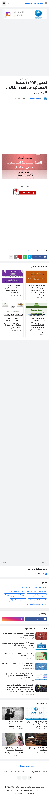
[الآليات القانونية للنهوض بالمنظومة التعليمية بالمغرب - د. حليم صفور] (13, 739)
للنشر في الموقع (29, 791)
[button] (46, 3)
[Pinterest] (20, 257)
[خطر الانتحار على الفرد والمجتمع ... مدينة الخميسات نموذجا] (13, 713)
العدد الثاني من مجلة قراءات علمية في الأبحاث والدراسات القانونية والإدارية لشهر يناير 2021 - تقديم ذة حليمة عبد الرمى (36, 325)
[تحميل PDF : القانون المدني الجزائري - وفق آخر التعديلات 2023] (41, 656)
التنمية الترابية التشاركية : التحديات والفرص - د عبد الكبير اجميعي (36, 724)
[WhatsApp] (25, 257)
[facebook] (30, 778)
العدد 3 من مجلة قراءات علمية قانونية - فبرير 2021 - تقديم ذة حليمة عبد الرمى (13, 289)
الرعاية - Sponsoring (18, 794)
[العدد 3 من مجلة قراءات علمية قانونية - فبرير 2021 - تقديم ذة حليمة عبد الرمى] (12, 276)
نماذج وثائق (12, 596)
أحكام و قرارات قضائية (36, 592)
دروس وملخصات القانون (36, 604)
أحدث (44, 562)
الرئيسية (40, 791)
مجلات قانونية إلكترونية (26, 79)
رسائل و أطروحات (18, 600)
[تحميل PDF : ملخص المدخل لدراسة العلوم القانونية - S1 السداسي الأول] (41, 646)
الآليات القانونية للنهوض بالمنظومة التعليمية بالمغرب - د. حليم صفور (13, 750)
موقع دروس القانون (21, 787)
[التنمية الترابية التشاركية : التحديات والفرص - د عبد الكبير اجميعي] (36, 713)
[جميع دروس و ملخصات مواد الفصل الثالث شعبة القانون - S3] (41, 666)
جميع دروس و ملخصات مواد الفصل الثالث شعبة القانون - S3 (18, 665)
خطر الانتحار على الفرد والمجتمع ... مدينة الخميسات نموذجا (15, 724)
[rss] (19, 778)
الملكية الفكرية (32, 794)
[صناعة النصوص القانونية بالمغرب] (36, 739)
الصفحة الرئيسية (41, 79)
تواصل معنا (10, 791)
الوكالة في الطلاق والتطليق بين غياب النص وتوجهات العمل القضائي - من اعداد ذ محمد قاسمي (13, 323)
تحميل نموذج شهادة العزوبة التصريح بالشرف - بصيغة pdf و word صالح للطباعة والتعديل (20, 676)
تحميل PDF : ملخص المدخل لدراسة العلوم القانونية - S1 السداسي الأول (18, 644)
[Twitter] (30, 257)
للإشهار (19, 791)
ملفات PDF (40, 588)
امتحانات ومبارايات (23, 588)
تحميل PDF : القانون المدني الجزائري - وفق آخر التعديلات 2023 (18, 654)
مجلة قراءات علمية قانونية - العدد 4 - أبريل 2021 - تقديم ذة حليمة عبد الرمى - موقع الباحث (36, 290)
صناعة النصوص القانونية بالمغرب (37, 749)
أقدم (4, 562)
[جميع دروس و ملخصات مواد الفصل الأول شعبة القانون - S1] (41, 636)
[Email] (16, 257)
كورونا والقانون (28, 596)
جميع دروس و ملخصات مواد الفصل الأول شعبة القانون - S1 (18, 634)
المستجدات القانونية (37, 600)
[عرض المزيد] (11, 257)
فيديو (42, 596)
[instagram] (24, 778)
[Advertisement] (24, 49)
